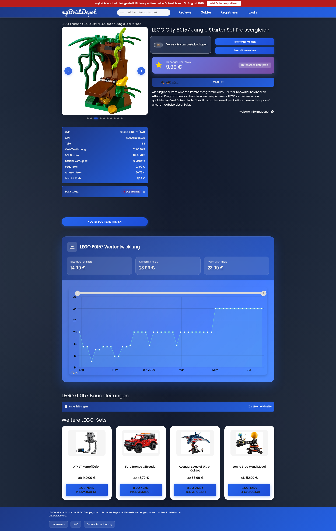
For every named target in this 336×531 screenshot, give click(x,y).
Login (253, 12)
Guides (206, 12)
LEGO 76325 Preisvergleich (195, 490)
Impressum (58, 524)
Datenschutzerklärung (99, 524)
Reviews (185, 12)
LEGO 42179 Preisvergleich (249, 490)
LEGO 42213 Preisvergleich (140, 490)
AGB (76, 524)
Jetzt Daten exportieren (223, 3)
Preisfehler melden (245, 41)
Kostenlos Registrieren (104, 221)
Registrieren (230, 12)
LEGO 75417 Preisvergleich (86, 490)
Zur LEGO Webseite (260, 406)
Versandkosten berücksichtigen (186, 44)
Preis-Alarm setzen (245, 50)
